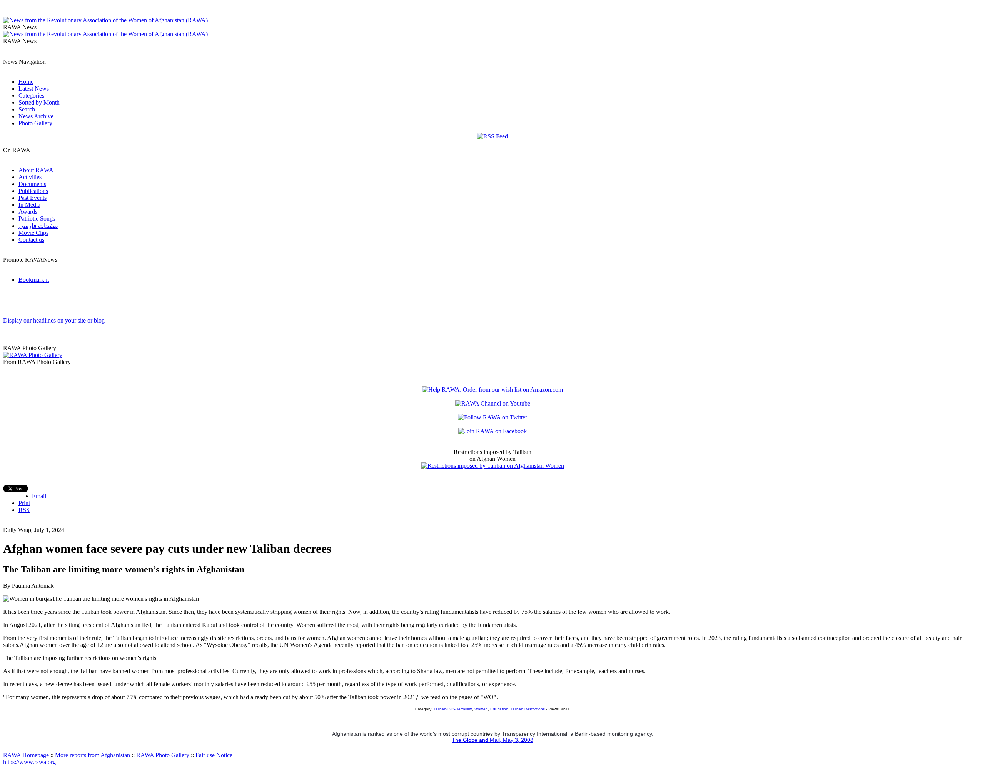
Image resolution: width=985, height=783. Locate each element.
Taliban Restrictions (528, 709)
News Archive (35, 116)
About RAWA (35, 170)
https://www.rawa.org (29, 762)
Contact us (31, 239)
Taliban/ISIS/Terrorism (453, 709)
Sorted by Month (39, 102)
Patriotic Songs (36, 218)
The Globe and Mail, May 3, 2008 (492, 740)
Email (39, 496)
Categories (31, 95)
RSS (24, 510)
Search (26, 109)
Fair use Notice (213, 755)
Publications (33, 191)
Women (481, 709)
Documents (32, 184)
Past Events (32, 198)
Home (25, 81)
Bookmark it (33, 279)
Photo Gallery (35, 123)
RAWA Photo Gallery (162, 755)
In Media (29, 204)
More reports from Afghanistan (92, 755)
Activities (30, 177)
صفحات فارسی (38, 226)
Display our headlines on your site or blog (54, 320)
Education (499, 709)
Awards (27, 211)
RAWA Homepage (26, 755)
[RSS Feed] (492, 136)
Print (24, 503)
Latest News (33, 88)
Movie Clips (33, 232)
